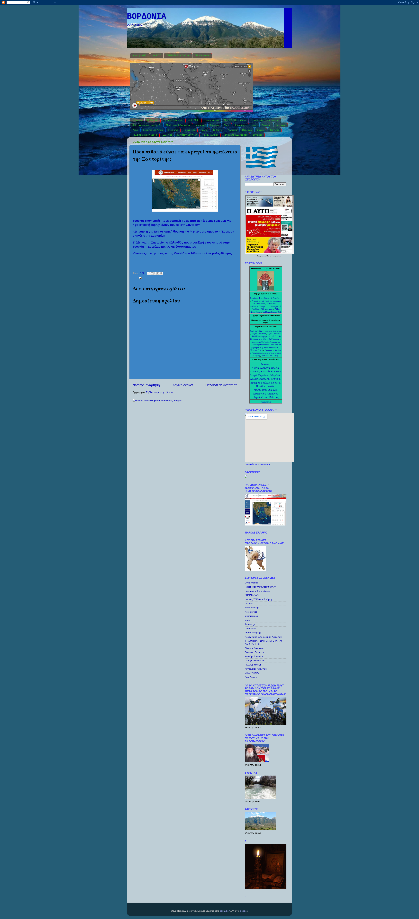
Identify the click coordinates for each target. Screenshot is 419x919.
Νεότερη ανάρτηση (146, 385)
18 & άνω (217, 130)
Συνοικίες (257, 134)
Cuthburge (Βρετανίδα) (272, 312)
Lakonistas (250, 628)
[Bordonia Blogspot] (246, 477)
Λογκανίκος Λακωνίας (256, 668)
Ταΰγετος (274, 130)
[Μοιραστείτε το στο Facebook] (158, 273)
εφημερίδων (277, 256)
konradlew (225, 911)
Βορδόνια (247, 130)
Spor (254, 125)
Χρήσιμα (214, 125)
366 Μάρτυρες (267, 309)
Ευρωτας (167, 134)
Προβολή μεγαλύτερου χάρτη (257, 464)
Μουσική (200, 125)
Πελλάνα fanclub (253, 664)
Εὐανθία (262, 334)
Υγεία (135, 130)
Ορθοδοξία (152, 120)
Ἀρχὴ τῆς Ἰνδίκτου (257, 331)
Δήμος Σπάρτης (253, 632)
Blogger (243, 911)
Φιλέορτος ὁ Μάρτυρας (259, 306)
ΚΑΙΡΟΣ (157, 55)
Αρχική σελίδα (140, 55)
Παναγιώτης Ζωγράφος (235, 134)
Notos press (251, 611)
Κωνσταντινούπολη (187, 134)
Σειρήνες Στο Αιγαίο (153, 130)
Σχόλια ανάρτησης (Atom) (159, 392)
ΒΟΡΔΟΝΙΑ (146, 16)
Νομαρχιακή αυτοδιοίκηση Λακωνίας (263, 637)
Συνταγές (280, 125)
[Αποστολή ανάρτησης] (139, 278)
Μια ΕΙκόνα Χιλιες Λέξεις (178, 125)
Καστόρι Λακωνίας (254, 656)
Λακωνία (266, 125)
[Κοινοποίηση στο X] (155, 273)
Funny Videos (212, 120)
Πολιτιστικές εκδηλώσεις (144, 134)
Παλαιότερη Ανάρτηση (221, 385)
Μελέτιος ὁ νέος (256, 350)
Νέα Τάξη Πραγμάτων (235, 120)
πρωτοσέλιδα (264, 256)
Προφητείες (189, 130)
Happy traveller (210, 134)
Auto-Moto (193, 120)
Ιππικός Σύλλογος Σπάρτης (259, 599)
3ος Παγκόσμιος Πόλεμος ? (146, 125)
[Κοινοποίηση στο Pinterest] (161, 273)
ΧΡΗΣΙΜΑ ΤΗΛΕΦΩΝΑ (178, 55)
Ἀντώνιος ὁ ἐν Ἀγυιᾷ (270, 356)
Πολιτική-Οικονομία (173, 120)
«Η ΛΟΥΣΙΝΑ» (252, 673)
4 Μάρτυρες (272, 303)
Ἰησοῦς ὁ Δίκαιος (274, 334)
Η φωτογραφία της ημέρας (264, 120)
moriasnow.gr (252, 607)
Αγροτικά (232, 130)
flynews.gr (250, 624)
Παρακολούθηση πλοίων (257, 591)
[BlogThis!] (152, 273)
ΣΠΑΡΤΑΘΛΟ (252, 595)
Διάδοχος (275, 306)
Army (226, 125)
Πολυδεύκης (251, 677)
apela (247, 620)
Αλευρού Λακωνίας (254, 648)
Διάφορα (137, 120)
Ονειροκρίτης (251, 582)
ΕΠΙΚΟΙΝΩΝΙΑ (202, 55)
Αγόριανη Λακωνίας (254, 652)
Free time (173, 130)
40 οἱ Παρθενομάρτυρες (261, 336)
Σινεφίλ (260, 130)
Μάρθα (255, 334)
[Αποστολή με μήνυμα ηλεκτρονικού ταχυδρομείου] (148, 273)
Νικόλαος (269, 350)
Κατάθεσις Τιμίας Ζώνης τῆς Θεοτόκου (265, 298)
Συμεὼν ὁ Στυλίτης (274, 331)
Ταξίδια (203, 130)
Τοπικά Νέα (240, 125)
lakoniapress (251, 616)
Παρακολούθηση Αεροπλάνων (260, 586)
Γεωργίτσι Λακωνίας (255, 660)
